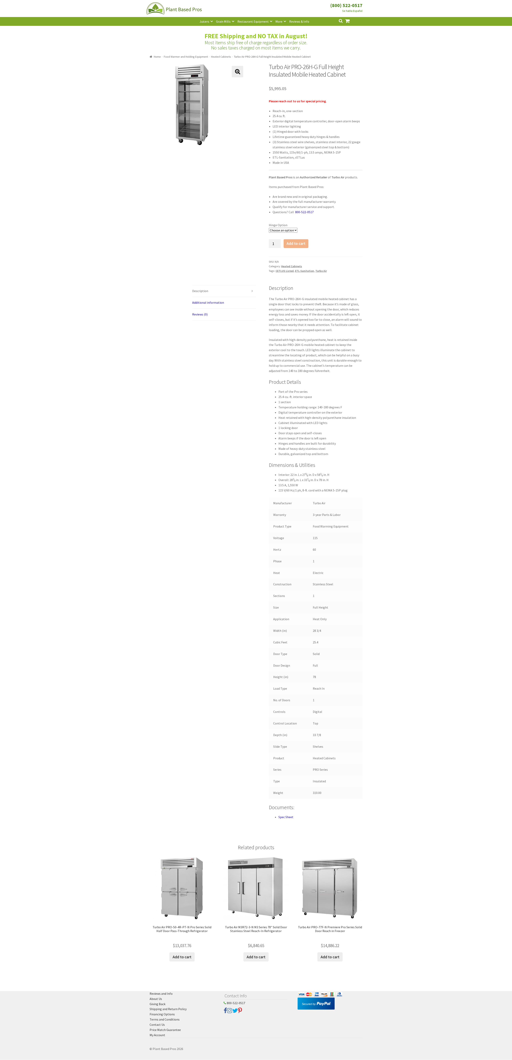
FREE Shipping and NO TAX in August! (256, 36)
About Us (156, 999)
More (278, 21)
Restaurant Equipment (253, 21)
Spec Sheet (285, 817)
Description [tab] (200, 291)
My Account (157, 1035)
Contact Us (157, 1025)
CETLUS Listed (285, 271)
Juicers (204, 21)
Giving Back (157, 1004)
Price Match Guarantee (165, 1030)
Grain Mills (223, 21)
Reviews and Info (161, 994)
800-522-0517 (235, 1003)
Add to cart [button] (182, 956)
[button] (237, 71)
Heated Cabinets (221, 56)
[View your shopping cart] (350, 20)
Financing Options (162, 1014)
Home (157, 56)
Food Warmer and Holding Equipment (186, 56)
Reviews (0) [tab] (200, 314)
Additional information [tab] (208, 302)
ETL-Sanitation (304, 271)
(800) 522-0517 (346, 5)
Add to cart (296, 243)
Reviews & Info (299, 21)
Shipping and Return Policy (168, 1009)
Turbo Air (321, 271)
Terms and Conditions (165, 1019)
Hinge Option (278, 225)
